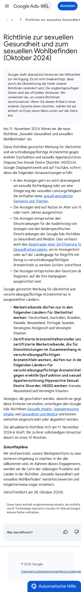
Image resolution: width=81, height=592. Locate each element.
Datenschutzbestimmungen (40, 571)
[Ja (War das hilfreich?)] (65, 532)
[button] (7, 6)
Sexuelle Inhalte (39, 409)
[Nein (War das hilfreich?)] (76, 532)
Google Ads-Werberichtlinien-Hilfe (31, 6)
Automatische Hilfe (57, 586)
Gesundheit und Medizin (39, 414)
